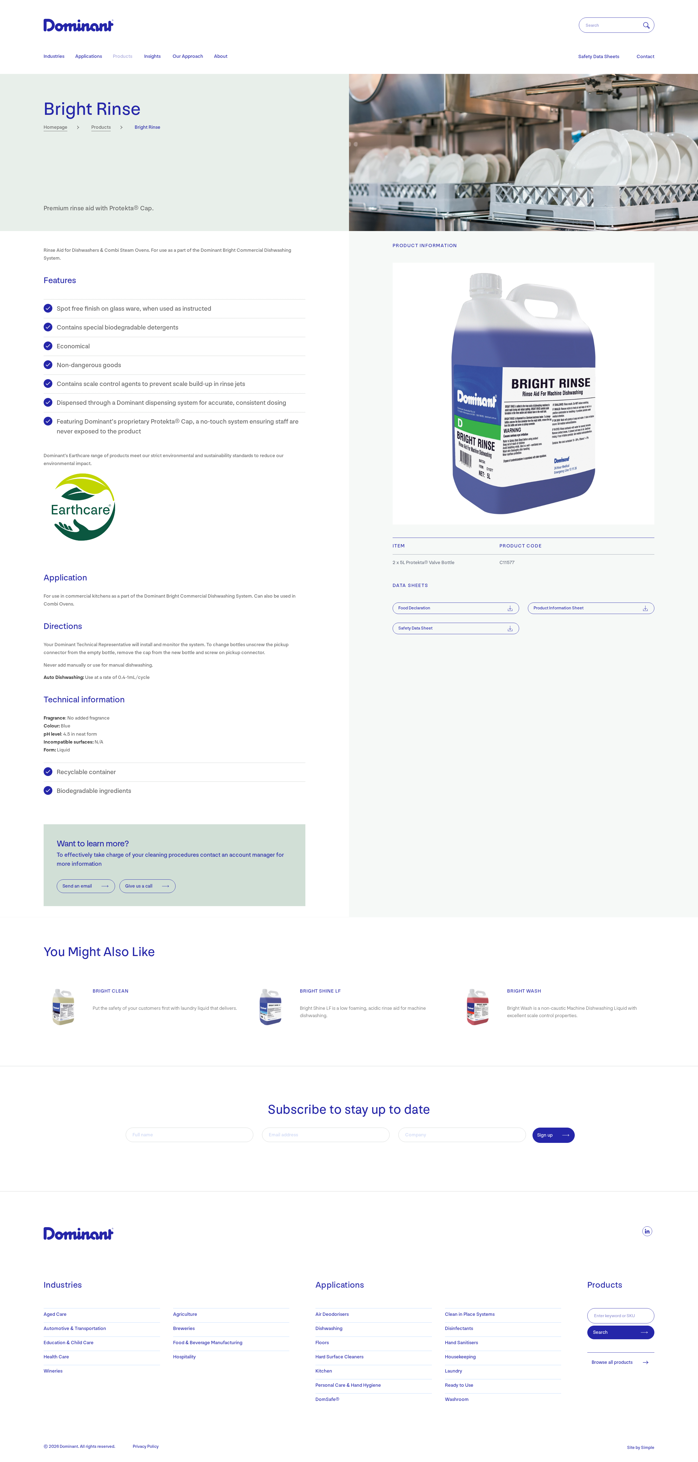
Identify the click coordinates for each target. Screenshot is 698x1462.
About (220, 56)
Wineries (53, 1371)
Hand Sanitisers (461, 1343)
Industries (54, 56)
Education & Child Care (69, 1343)
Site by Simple (640, 1447)
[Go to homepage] (78, 25)
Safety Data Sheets (598, 56)
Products (122, 56)
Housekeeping (460, 1357)
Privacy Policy (146, 1446)
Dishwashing (328, 1328)
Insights (152, 56)
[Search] (643, 25)
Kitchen (323, 1371)
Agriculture (185, 1314)
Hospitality (184, 1357)
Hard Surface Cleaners (339, 1357)
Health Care (56, 1357)
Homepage (55, 127)
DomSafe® (327, 1399)
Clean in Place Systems (470, 1314)
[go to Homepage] (72, 1233)
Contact (645, 56)
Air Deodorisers (332, 1314)
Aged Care (55, 1314)
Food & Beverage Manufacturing (207, 1343)
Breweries (184, 1328)
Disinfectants (459, 1328)
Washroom (457, 1399)
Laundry (453, 1371)
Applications (88, 56)
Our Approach (188, 56)
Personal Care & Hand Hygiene (348, 1385)
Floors (322, 1343)
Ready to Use (459, 1385)
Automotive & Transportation (75, 1328)
